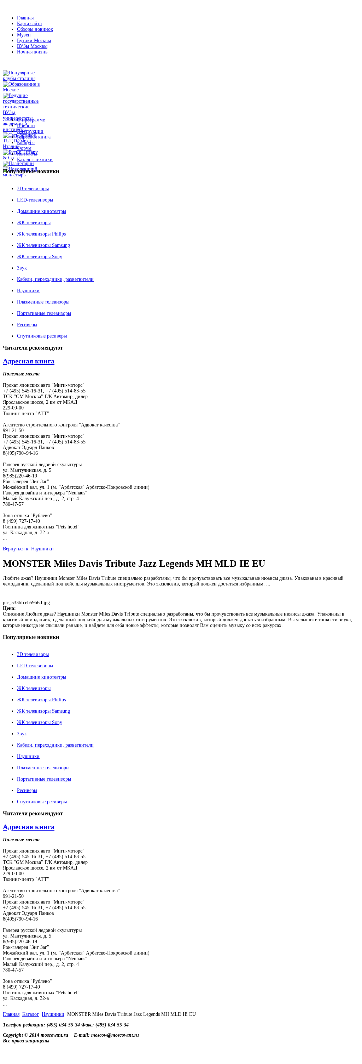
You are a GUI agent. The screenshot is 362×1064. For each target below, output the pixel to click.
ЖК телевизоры (34, 222)
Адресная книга (34, 137)
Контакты (27, 154)
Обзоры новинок (35, 29)
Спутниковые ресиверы (42, 336)
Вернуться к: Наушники (28, 548)
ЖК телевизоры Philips (41, 234)
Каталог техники (35, 159)
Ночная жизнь (32, 52)
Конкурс (26, 142)
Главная (25, 18)
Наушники (28, 290)
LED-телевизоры (35, 200)
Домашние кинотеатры (41, 211)
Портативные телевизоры (44, 313)
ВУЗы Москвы (32, 46)
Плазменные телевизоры (43, 302)
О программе (31, 120)
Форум (24, 148)
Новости (26, 125)
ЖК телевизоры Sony (39, 256)
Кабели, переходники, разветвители (55, 279)
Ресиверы (27, 324)
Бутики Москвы (34, 40)
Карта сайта (29, 23)
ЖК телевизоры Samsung (43, 245)
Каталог (30, 1014)
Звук (22, 268)
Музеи (24, 35)
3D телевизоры (33, 188)
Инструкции (30, 131)
